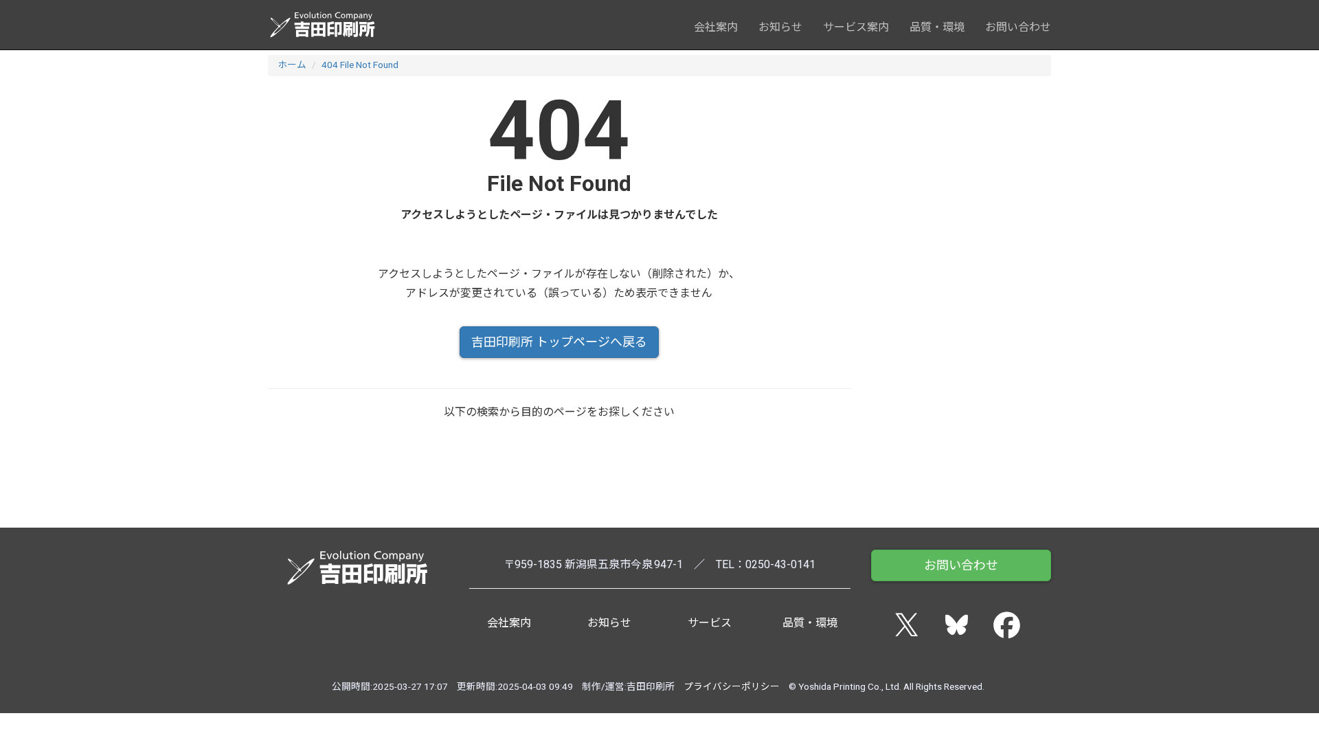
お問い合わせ (1018, 27)
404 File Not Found (360, 64)
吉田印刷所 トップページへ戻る (559, 342)
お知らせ (780, 27)
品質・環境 (937, 27)
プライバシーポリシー (732, 686)
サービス (710, 622)
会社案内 (716, 27)
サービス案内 (856, 27)
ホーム (292, 64)
